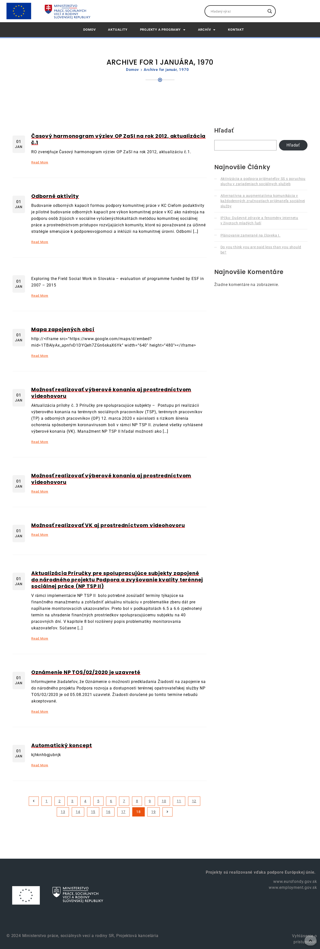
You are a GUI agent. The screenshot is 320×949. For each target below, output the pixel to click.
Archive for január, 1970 (166, 69)
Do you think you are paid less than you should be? (260, 249)
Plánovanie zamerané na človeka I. (250, 235)
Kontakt (236, 29)
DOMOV (89, 29)
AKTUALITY (117, 29)
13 (63, 812)
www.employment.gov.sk (293, 887)
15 (93, 812)
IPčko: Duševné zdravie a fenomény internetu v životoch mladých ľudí (259, 220)
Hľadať (224, 130)
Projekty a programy (160, 29)
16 (108, 812)
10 (164, 801)
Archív (204, 29)
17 (123, 812)
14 (78, 812)
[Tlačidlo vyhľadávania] (269, 11)
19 (153, 812)
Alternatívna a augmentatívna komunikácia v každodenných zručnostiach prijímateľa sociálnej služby (262, 201)
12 (194, 801)
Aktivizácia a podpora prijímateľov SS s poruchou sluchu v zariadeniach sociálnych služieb (263, 181)
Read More (39, 162)
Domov (132, 69)
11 (179, 801)
